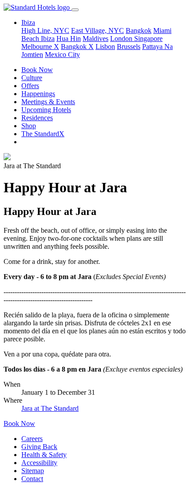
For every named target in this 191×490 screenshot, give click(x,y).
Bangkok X (77, 46)
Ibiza (48, 38)
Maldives (95, 38)
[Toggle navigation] (75, 9)
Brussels (128, 46)
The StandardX (42, 134)
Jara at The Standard (50, 408)
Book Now (37, 69)
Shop (28, 126)
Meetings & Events (48, 101)
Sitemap (32, 470)
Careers (32, 438)
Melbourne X (40, 46)
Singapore (148, 38)
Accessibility (39, 462)
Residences (37, 117)
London (122, 38)
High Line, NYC (45, 30)
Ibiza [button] (28, 22)
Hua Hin (68, 38)
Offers (30, 85)
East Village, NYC (97, 30)
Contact (32, 478)
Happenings (38, 93)
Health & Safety (44, 454)
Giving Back (39, 446)
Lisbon (105, 46)
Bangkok (138, 30)
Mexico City (62, 54)
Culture (31, 77)
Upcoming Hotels (46, 109)
